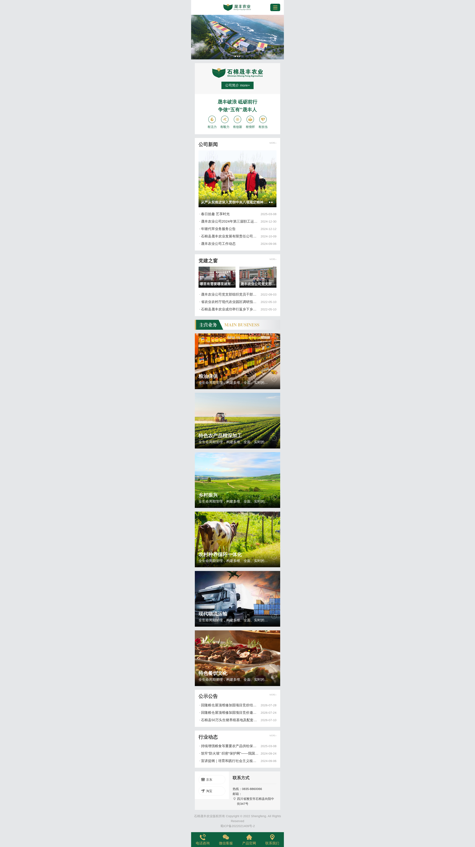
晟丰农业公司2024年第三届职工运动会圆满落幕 (238, 221)
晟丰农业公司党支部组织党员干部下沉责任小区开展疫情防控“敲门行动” (238, 294)
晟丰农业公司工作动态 (238, 244)
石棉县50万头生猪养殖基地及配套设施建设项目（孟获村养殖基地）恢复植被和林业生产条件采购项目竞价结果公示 (238, 720)
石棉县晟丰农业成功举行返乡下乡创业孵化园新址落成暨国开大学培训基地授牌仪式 (238, 309)
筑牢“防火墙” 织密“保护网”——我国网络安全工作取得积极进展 (238, 753)
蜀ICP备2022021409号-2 (237, 826)
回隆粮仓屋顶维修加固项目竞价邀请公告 (238, 712)
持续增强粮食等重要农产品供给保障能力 (238, 746)
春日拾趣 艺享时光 (238, 214)
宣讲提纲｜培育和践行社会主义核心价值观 (238, 761)
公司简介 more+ (237, 85)
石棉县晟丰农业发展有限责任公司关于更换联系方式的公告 (238, 236)
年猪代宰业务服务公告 (238, 229)
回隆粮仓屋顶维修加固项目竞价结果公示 (238, 705)
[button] (235, 56)
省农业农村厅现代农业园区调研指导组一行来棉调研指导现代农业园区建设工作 (238, 302)
